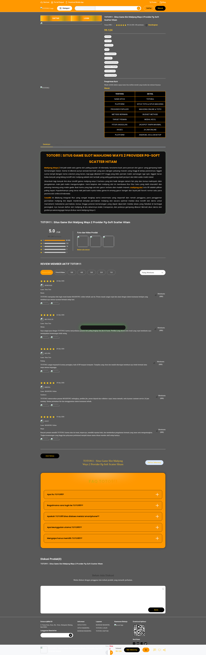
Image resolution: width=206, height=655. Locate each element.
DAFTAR (55, 18)
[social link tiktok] (145, 643)
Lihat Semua (50, 456)
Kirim (156, 610)
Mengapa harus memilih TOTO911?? (64, 538)
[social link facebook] (142, 643)
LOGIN (86, 18)
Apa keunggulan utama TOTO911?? (64, 527)
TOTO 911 (108, 41)
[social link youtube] (138, 643)
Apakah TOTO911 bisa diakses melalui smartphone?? (73, 516)
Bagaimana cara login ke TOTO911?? (65, 505)
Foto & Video (60, 272)
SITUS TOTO (109, 45)
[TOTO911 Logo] (47, 8)
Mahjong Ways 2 (52, 168)
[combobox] (153, 272)
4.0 (82, 272)
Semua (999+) (47, 272)
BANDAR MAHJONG (111, 62)
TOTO (107, 49)
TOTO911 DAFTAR (110, 75)
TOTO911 (108, 36)
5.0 (72, 272)
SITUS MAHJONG (110, 54)
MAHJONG (108, 58)
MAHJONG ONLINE (111, 67)
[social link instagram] (134, 643)
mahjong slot (136, 187)
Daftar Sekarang (154, 462)
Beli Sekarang (132, 650)
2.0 (101, 272)
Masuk (160, 8)
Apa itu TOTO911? (55, 494)
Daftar (149, 8)
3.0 (91, 272)
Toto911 (47, 198)
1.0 (111, 272)
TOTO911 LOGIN (110, 71)
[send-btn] (70, 635)
